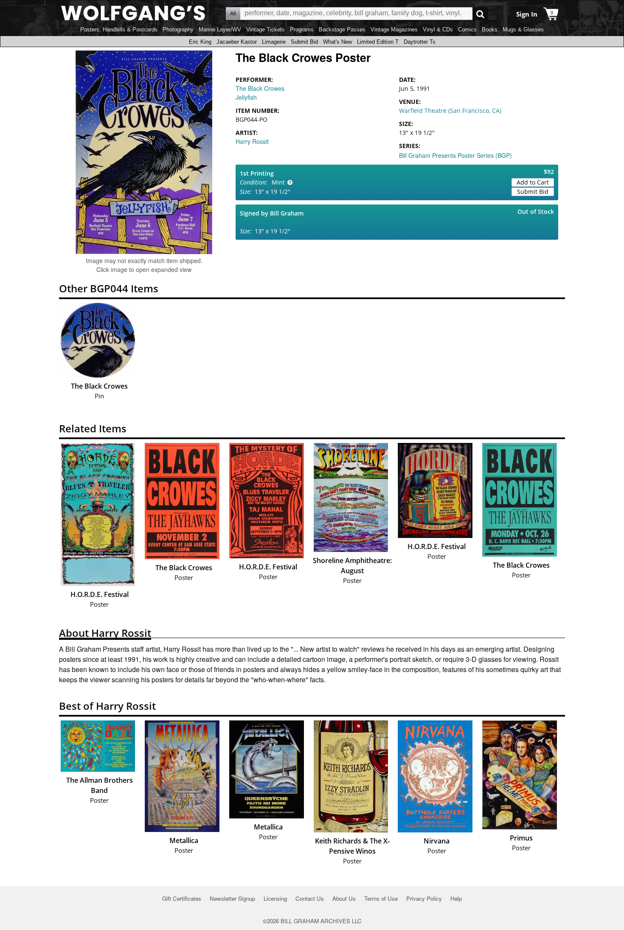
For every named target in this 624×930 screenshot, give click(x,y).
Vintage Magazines (394, 29)
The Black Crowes (260, 88)
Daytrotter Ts (420, 42)
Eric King (200, 42)
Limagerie (274, 42)
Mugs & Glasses (523, 29)
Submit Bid (304, 42)
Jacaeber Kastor (236, 42)
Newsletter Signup (232, 898)
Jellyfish (246, 97)
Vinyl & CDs (438, 29)
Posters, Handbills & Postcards (118, 29)
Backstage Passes (342, 29)
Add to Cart (533, 182)
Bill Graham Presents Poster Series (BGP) (455, 155)
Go (480, 13)
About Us (344, 898)
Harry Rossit (252, 141)
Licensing (275, 898)
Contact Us (309, 898)
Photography (178, 29)
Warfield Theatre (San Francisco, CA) (450, 110)
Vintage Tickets (265, 29)
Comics (467, 29)
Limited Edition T (378, 42)
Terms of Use (381, 898)
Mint (278, 182)
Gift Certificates (181, 898)
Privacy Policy (424, 898)
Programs (302, 29)
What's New (337, 42)
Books (490, 29)
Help (456, 898)
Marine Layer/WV (220, 29)
